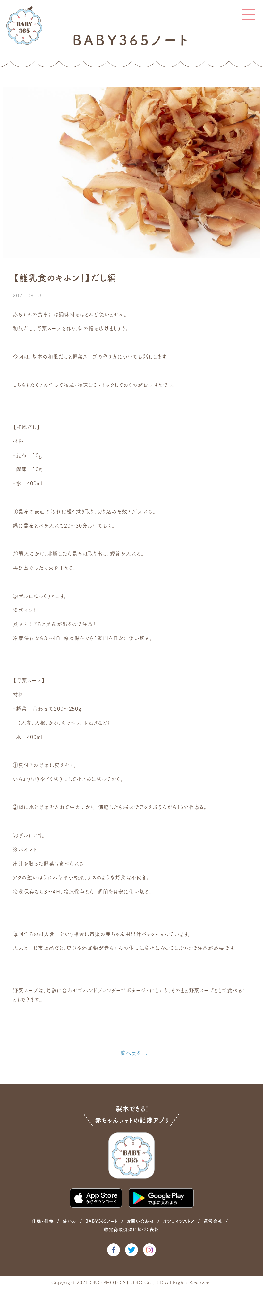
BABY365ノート (101, 1221)
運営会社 (213, 1221)
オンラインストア (179, 1221)
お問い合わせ (141, 1221)
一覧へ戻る (128, 1053)
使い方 (70, 1221)
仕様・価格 (43, 1221)
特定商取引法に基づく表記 (131, 1229)
